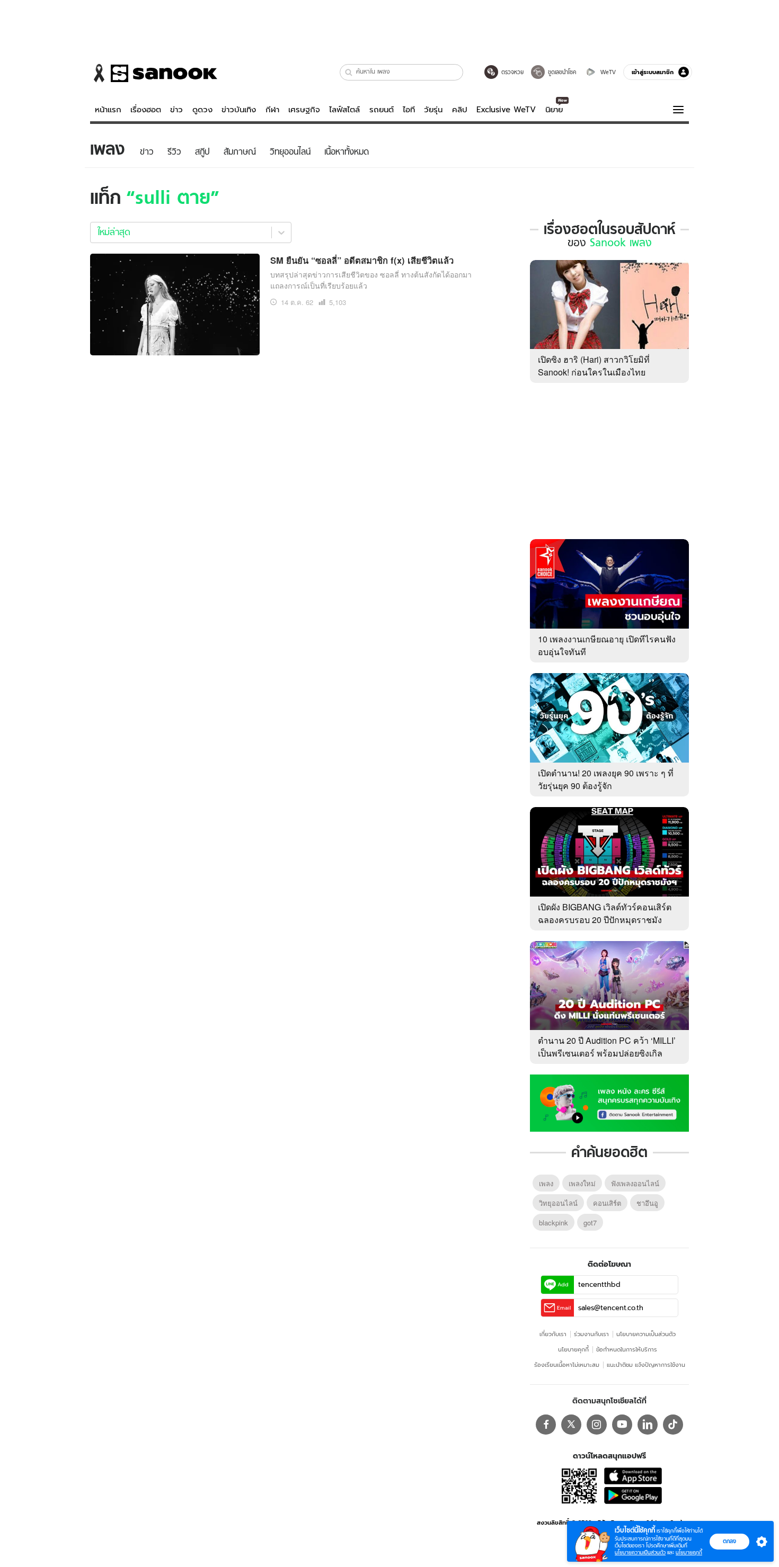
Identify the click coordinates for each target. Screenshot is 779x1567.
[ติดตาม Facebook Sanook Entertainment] (609, 1102)
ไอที (409, 109)
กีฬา (272, 109)
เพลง (546, 1183)
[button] (349, 72)
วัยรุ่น (433, 109)
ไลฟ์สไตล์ (344, 109)
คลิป (459, 109)
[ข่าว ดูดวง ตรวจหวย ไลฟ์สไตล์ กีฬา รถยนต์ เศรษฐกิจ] (153, 73)
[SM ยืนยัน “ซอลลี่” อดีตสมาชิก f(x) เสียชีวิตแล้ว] (175, 303)
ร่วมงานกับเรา (591, 1334)
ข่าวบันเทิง (239, 109)
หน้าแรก (108, 109)
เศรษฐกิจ (304, 109)
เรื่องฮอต (145, 109)
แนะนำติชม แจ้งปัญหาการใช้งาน (646, 1364)
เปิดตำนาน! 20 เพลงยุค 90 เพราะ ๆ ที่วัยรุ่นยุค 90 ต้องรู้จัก (606, 779)
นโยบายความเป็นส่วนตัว (646, 1334)
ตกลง (729, 1541)
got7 (590, 1222)
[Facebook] (546, 1424)
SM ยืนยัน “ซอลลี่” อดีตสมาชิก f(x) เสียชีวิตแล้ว (362, 260)
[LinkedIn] (648, 1424)
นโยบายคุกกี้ (573, 1349)
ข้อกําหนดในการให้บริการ (626, 1349)
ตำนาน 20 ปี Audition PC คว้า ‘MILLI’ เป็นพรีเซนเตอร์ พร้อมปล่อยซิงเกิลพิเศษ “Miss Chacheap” (607, 1053)
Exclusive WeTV (506, 109)
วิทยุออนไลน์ (558, 1203)
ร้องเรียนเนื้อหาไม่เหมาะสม (566, 1364)
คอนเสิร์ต (607, 1203)
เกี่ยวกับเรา (552, 1334)
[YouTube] (622, 1424)
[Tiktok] (673, 1424)
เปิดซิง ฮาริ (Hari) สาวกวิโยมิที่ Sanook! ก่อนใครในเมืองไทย (594, 365)
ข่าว (176, 109)
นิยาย (554, 109)
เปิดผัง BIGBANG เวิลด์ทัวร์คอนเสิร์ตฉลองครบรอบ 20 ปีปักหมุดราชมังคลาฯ (604, 919)
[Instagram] (597, 1424)
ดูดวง (202, 109)
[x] (571, 1424)
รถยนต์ (381, 109)
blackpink (553, 1222)
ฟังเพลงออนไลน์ (635, 1183)
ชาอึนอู (647, 1203)
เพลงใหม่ (582, 1183)
